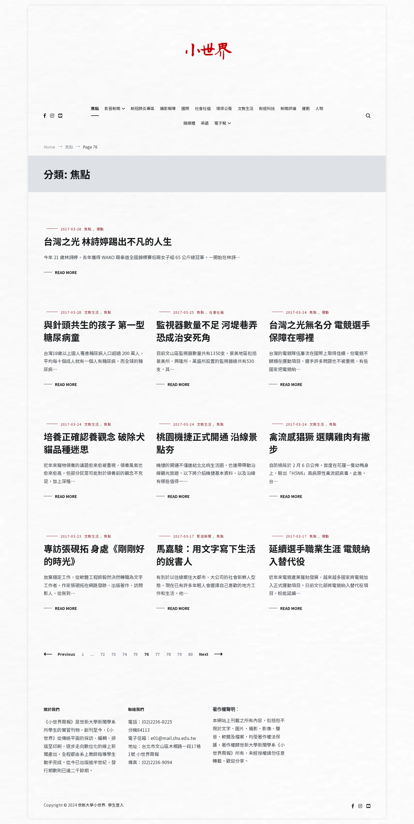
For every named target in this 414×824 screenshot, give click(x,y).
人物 (319, 108)
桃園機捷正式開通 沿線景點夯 (206, 442)
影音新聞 (112, 108)
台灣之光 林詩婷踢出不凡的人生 (108, 241)
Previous (66, 654)
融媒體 (189, 123)
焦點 (95, 108)
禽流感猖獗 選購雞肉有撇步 (319, 442)
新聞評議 (288, 108)
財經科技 (267, 108)
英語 (205, 123)
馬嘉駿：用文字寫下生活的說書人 (205, 554)
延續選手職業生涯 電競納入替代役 (319, 554)
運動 (306, 108)
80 (191, 654)
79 (180, 654)
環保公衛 (224, 108)
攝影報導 (168, 108)
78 (169, 654)
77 (159, 654)
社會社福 (203, 108)
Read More (66, 272)
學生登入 (116, 805)
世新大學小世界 (91, 805)
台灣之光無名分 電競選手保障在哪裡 (319, 330)
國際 (185, 108)
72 (104, 654)
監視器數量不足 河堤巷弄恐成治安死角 (206, 330)
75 (137, 654)
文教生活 (245, 108)
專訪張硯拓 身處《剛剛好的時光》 (94, 554)
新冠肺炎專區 (142, 108)
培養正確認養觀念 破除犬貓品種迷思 (94, 442)
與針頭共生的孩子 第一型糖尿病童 (94, 330)
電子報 (220, 123)
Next (203, 654)
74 (126, 654)
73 (115, 654)
